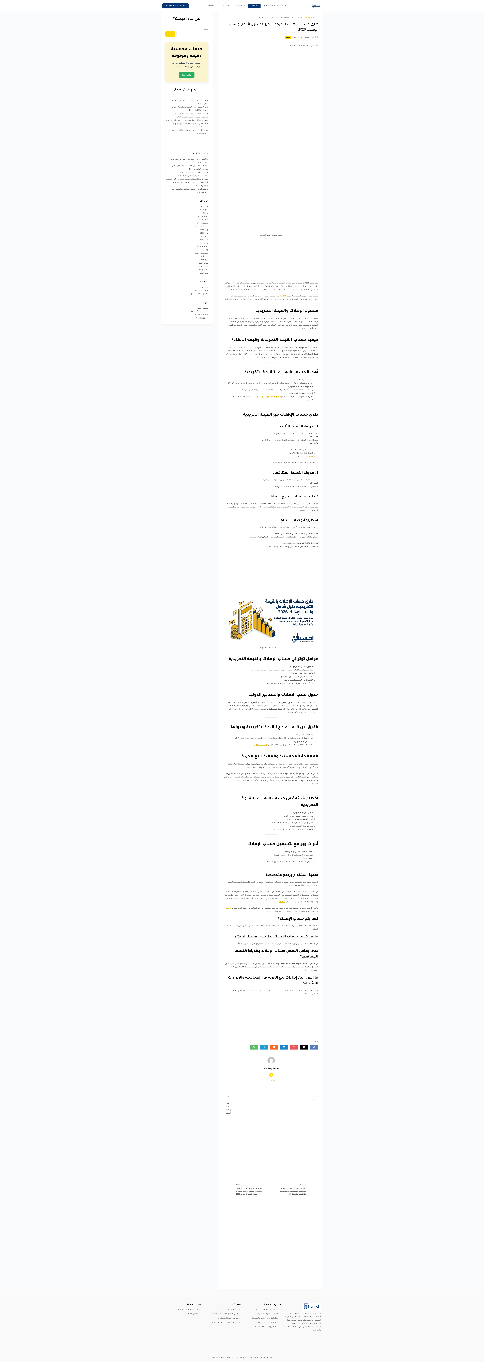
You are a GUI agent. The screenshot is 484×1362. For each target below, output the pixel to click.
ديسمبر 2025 (202, 217)
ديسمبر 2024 (202, 247)
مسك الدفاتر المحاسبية (268, 1314)
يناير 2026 (204, 213)
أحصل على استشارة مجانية (175, 6)
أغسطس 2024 (201, 253)
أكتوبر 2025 (203, 220)
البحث (206, 29)
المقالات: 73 (271, 1080)
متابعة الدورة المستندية (228, 1318)
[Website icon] (271, 1075)
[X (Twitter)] (304, 1047)
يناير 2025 (204, 243)
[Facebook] (314, 1047)
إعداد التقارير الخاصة (229, 1310)
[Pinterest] (294, 1047)
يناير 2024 (204, 267)
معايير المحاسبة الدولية (275, 6)
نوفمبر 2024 (203, 250)
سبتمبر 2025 (202, 223)
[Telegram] (264, 1047)
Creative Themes (217, 1357)
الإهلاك (282, 296)
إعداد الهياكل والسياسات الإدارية (224, 1323)
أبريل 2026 (204, 210)
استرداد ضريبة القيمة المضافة (225, 1314)
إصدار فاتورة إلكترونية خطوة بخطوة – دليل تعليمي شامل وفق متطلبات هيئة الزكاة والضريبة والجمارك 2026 (187, 123)
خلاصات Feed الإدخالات (198, 312)
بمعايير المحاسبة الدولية (271, 397)
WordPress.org (202, 318)
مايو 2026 (204, 207)
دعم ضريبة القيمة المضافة (266, 1327)
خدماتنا (241, 6)
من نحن (226, 6)
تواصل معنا (186, 75)
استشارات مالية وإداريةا (268, 1323)
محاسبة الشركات (200, 291)
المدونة (254, 6)
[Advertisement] (271, 261)
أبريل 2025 (204, 237)
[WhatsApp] (254, 1047)
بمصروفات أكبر (261, 745)
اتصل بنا (212, 6)
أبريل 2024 (204, 260)
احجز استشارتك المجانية (188, 1310)
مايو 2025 (204, 233)
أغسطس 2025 (201, 227)
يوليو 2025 (204, 230)
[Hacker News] (274, 1047)
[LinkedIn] (284, 1047)
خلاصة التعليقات (201, 315)
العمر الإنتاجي (307, 457)
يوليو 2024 (204, 257)
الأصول (282, 902)
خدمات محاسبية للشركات (267, 1310)
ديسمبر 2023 (203, 270)
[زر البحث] (168, 144)
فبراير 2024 (203, 263)
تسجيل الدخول (202, 308)
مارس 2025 (203, 240)
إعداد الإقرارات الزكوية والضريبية (265, 1318)
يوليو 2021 (204, 273)
